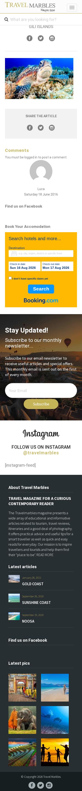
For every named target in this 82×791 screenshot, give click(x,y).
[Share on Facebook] (30, 38)
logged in (30, 157)
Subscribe (41, 404)
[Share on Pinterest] (52, 38)
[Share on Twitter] (41, 38)
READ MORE (45, 554)
